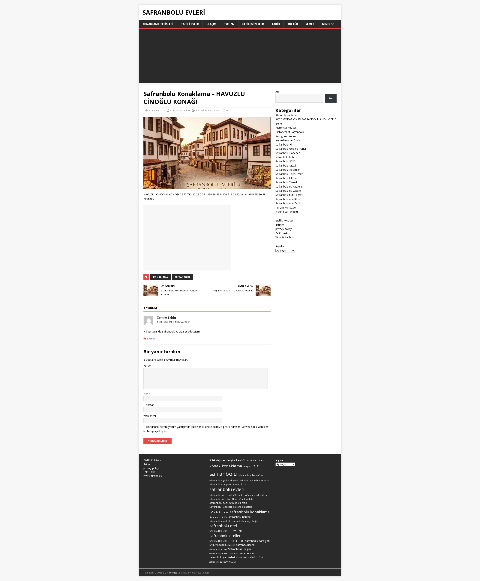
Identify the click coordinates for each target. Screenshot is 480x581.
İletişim (279, 225)
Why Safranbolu (285, 237)
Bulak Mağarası (217, 460)
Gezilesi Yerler (253, 24)
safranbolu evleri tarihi (256, 495)
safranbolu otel (223, 525)
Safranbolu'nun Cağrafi (289, 195)
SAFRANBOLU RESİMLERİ (222, 544)
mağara (247, 466)
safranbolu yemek (218, 553)
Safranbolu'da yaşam (288, 190)
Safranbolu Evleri (180, 110)
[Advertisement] (240, 57)
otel (256, 466)
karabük (241, 460)
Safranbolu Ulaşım (286, 178)
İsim (145, 394)
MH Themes (171, 572)
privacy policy (283, 229)
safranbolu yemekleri (222, 557)
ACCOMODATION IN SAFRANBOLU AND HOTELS (306, 119)
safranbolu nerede (240, 517)
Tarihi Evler (190, 24)
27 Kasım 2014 (157, 110)
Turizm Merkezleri (286, 207)
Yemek (310, 24)
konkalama (160, 277)
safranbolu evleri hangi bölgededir (226, 495)
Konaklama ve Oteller (208, 110)
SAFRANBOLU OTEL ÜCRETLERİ (226, 541)
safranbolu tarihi (245, 544)
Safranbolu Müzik (285, 165)
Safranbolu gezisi (238, 502)
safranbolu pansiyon (257, 541)
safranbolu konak (218, 512)
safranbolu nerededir (220, 521)
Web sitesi (149, 416)
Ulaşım (211, 24)
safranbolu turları (218, 549)
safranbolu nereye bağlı (245, 521)
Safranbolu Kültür (285, 161)
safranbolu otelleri (225, 535)
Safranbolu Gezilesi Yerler (290, 148)
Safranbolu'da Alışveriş (289, 186)
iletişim (231, 460)
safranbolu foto (245, 499)
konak (214, 465)
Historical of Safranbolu (289, 132)
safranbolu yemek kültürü (241, 553)
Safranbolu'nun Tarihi (288, 203)
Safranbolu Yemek (286, 182)
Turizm (229, 24)
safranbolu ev (239, 484)
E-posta (148, 405)
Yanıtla (152, 338)
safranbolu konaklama (250, 511)
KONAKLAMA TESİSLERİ (157, 24)
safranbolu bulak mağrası (250, 475)
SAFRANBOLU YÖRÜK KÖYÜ (249, 557)
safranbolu (182, 277)
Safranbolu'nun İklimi (288, 199)
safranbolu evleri (226, 489)
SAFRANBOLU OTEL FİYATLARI (225, 531)
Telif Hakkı (281, 233)
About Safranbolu (286, 115)
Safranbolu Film (284, 144)
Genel (326, 24)
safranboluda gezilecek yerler (224, 480)
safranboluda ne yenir (220, 484)
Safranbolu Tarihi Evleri (289, 174)
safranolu (214, 562)
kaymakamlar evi (255, 460)
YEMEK (232, 561)
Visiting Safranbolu (286, 211)
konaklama (232, 465)
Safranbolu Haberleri (287, 153)
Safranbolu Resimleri (287, 169)
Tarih (276, 24)
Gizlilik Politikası (284, 220)
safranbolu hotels (286, 157)
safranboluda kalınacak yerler (255, 480)
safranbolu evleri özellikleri (223, 499)
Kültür (292, 24)
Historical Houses (286, 127)
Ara (277, 92)
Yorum (147, 365)
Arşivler (279, 246)
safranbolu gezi (218, 502)
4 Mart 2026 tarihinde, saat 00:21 (173, 322)
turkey (224, 561)
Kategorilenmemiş (286, 136)
